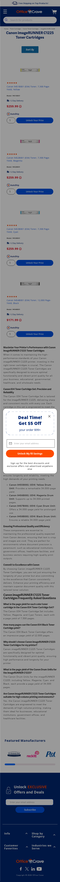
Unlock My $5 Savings (29, 453)
